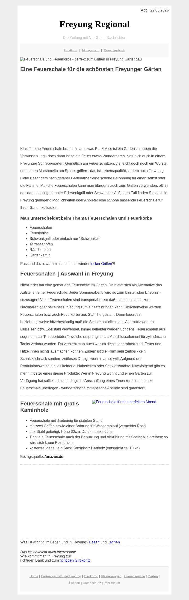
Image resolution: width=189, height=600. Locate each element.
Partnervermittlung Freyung (61, 576)
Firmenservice (134, 576)
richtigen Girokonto (75, 560)
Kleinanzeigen (111, 576)
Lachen (114, 542)
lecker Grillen (101, 264)
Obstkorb (70, 50)
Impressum (112, 583)
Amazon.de (53, 457)
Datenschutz (92, 583)
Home (34, 576)
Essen (94, 542)
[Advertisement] (95, 109)
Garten (153, 576)
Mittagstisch (90, 50)
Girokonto (91, 576)
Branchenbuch (114, 50)
